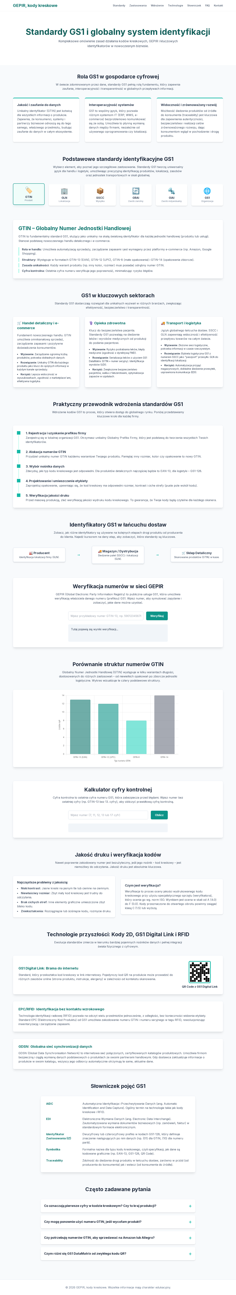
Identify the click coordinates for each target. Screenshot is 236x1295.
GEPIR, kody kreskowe (35, 5)
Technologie (175, 5)
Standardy (119, 5)
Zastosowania (138, 5)
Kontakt (218, 5)
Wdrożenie (157, 5)
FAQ (207, 5)
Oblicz (159, 815)
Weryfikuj (157, 616)
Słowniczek (194, 5)
